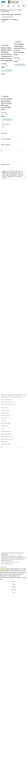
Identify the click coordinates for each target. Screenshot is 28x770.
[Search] (26, 2)
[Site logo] (13, 2)
